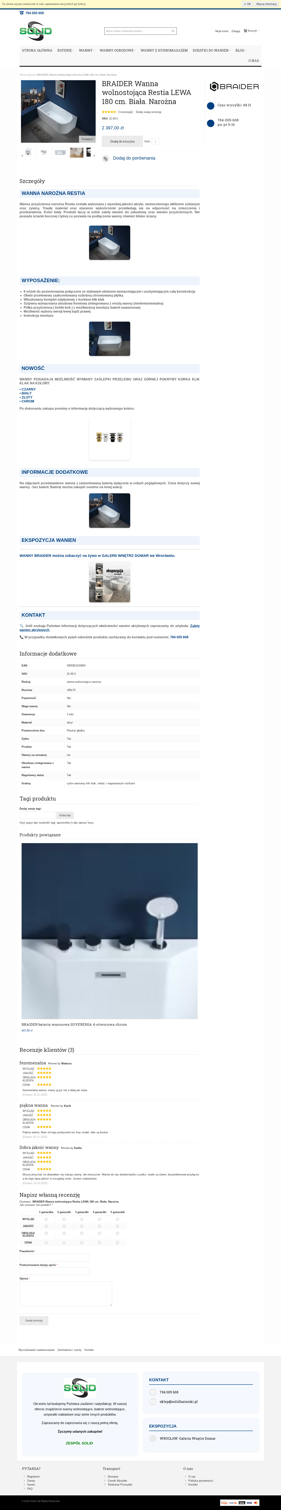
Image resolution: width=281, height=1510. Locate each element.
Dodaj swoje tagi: (31, 808)
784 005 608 (34, 13)
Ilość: (147, 141)
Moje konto (222, 31)
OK (248, 4)
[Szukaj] (173, 31)
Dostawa (113, 1476)
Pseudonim (27, 1251)
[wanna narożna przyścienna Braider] (50, 153)
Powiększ (87, 139)
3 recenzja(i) (125, 112)
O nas (192, 1476)
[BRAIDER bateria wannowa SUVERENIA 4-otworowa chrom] (110, 931)
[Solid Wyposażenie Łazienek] (36, 31)
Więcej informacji (266, 4)
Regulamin (33, 1476)
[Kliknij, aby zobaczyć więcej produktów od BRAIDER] (234, 86)
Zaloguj (235, 31)
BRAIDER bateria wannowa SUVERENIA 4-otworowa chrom (74, 1024)
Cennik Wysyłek (117, 1480)
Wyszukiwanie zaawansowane (37, 1349)
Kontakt (89, 1349)
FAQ (30, 1488)
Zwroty (31, 1480)
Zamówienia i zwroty (69, 1349)
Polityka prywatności (200, 1480)
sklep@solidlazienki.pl (179, 1401)
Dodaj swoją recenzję (148, 112)
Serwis (31, 1484)
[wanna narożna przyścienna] (66, 153)
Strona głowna (28, 74)
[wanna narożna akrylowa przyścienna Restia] (34, 152)
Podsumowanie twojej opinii (38, 1265)
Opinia (24, 1278)
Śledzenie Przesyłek (120, 1484)
